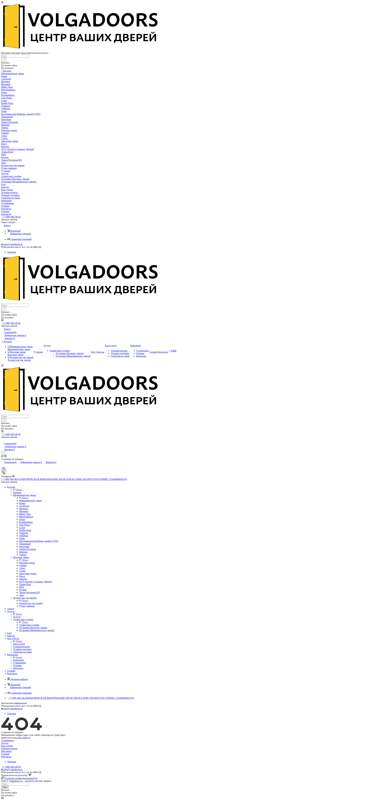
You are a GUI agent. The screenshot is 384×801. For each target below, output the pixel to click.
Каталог (17, 492)
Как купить (19, 644)
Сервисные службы (29, 625)
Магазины (6, 751)
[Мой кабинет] (2, 440)
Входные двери (27, 562)
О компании (7, 740)
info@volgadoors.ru (12, 244)
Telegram (11, 252)
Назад (19, 489)
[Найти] (3, 59)
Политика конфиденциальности (20, 778)
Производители (9, 748)
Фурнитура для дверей (30, 603)
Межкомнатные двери (30, 500)
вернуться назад (9, 737)
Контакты (6, 756)
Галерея (5, 754)
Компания (18, 660)
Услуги (16, 617)
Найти (5, 787)
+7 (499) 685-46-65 (11, 217)
